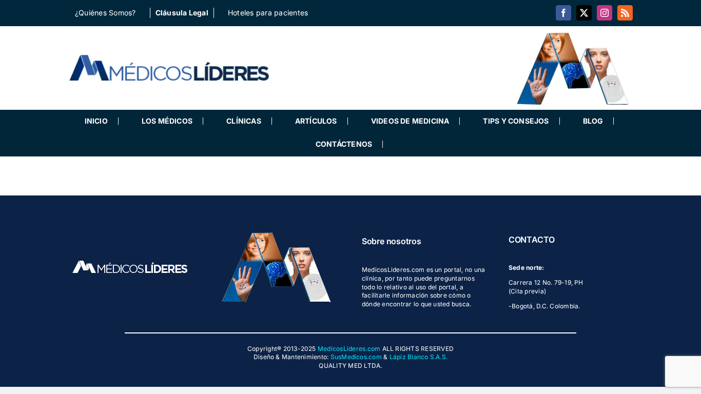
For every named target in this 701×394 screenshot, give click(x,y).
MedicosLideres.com (349, 348)
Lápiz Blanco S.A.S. (419, 357)
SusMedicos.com (356, 357)
